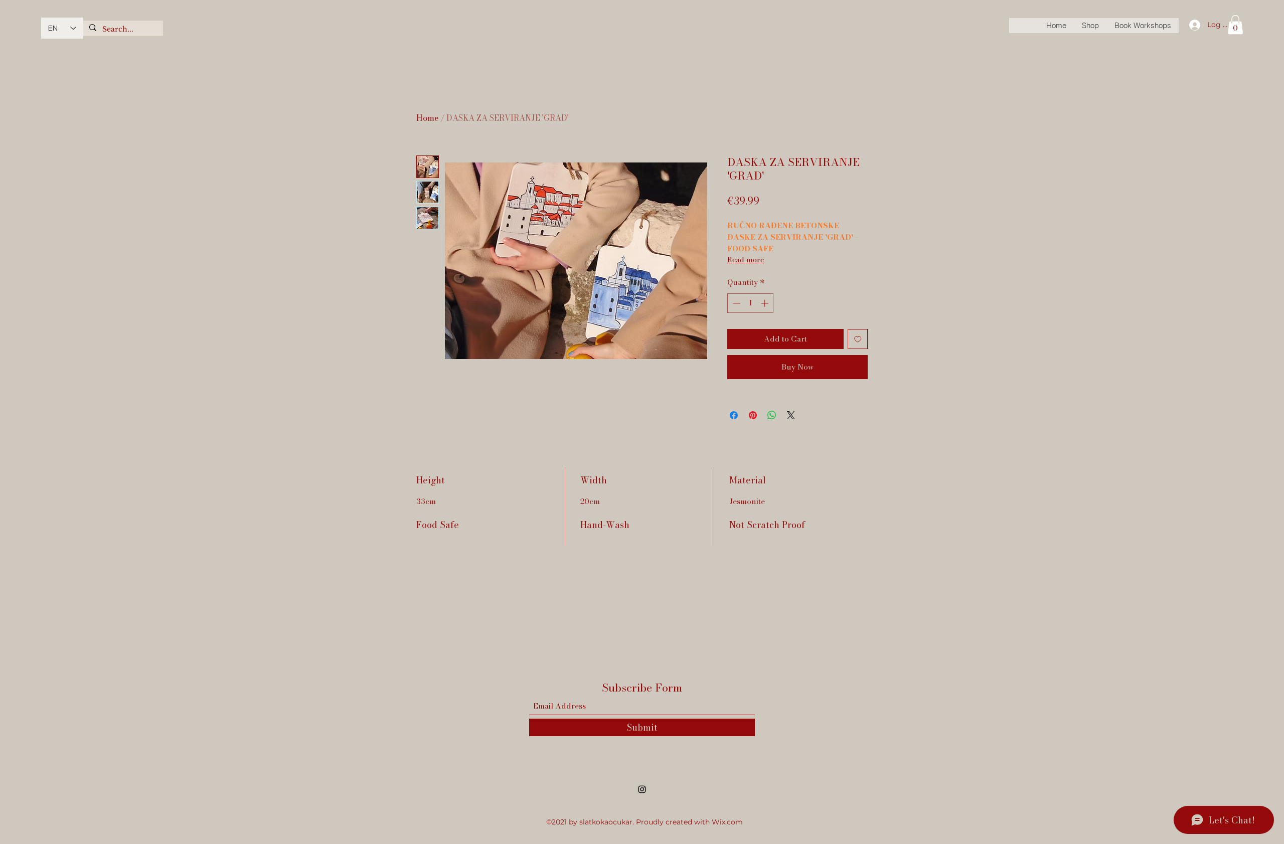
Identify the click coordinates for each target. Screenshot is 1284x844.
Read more (745, 259)
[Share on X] (791, 415)
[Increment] (765, 303)
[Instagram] (642, 789)
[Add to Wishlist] (858, 339)
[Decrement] (735, 303)
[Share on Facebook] (734, 415)
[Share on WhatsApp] (772, 415)
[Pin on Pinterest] (753, 415)
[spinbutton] (750, 303)
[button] (1235, 24)
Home (427, 118)
